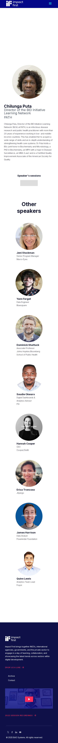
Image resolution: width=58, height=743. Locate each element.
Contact (11, 680)
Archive (11, 676)
